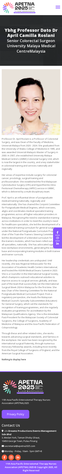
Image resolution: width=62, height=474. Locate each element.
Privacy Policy (15, 414)
